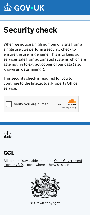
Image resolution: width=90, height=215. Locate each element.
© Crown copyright (45, 203)
